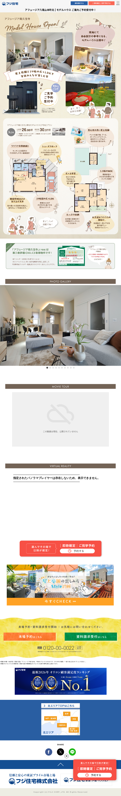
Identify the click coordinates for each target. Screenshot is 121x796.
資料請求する (79, 3)
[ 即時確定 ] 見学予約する (102, 3)
